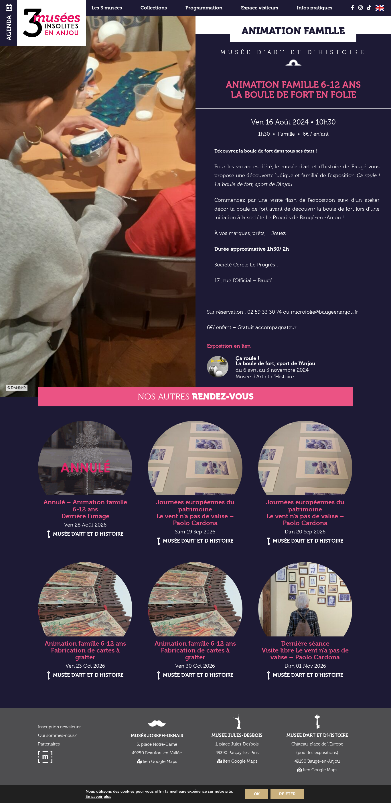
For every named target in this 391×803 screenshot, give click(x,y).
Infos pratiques (314, 8)
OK (257, 794)
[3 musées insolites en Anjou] (51, 23)
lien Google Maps (159, 761)
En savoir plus (98, 796)
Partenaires (49, 744)
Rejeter (287, 794)
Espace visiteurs (259, 8)
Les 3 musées (107, 8)
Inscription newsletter (59, 727)
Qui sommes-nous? (57, 735)
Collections (154, 8)
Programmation (203, 8)
